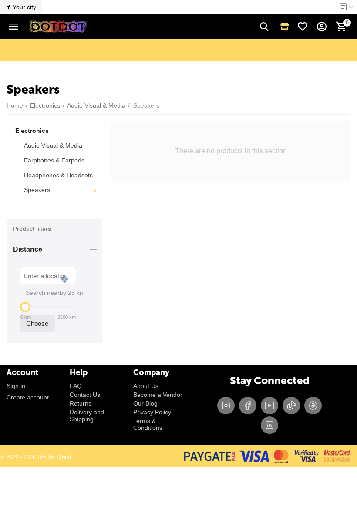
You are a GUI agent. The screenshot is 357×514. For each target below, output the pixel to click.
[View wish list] (302, 26)
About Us (145, 385)
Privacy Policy (152, 412)
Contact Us (85, 394)
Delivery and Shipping (87, 416)
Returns (80, 403)
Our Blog (145, 403)
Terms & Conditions (147, 424)
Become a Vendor (157, 394)
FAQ (76, 385)
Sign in (16, 385)
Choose (37, 323)
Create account (28, 397)
